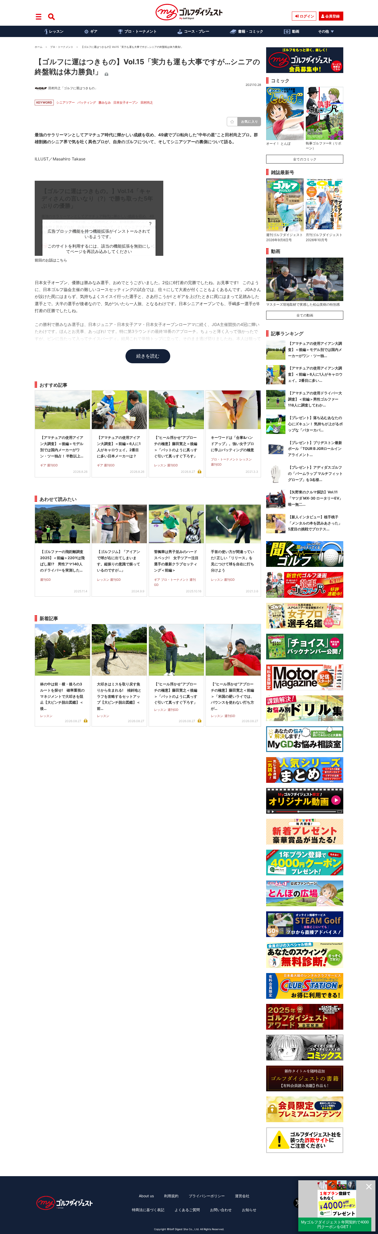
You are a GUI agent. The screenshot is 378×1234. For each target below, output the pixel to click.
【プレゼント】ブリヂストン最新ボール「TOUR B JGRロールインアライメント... (315, 448)
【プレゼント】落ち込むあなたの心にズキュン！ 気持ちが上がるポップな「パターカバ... (315, 423)
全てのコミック (305, 159)
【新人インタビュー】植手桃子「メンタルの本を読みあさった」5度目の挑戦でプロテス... (315, 523)
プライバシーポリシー (207, 1196)
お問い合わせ (221, 1210)
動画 (295, 31)
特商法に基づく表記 (148, 1210)
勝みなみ (104, 102)
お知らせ (249, 1210)
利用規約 (171, 1196)
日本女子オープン (125, 102)
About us (146, 1196)
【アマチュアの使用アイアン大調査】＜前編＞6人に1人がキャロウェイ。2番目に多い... (315, 374)
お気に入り (249, 121)
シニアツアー (65, 102)
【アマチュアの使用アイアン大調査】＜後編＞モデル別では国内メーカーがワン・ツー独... (315, 349)
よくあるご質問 (187, 1210)
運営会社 (242, 1196)
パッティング (86, 102)
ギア (93, 31)
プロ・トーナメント (140, 31)
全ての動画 (304, 315)
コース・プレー (196, 31)
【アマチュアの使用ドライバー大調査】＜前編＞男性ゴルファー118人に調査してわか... (315, 399)
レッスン (56, 31)
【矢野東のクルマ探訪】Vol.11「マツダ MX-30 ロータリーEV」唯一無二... (315, 498)
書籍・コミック (250, 31)
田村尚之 (147, 102)
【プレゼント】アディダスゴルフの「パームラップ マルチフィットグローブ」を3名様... (315, 473)
